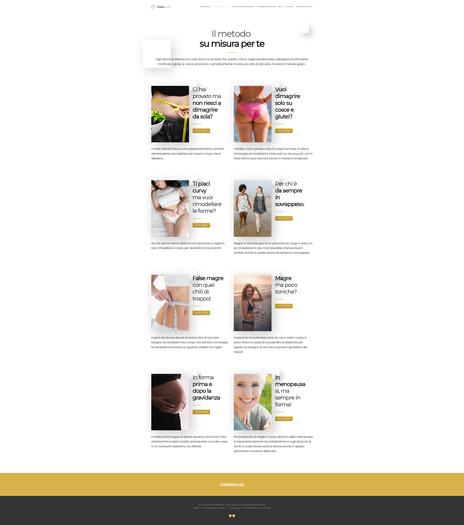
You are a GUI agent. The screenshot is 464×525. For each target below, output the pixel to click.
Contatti (290, 6)
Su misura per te (222, 6)
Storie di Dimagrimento (243, 6)
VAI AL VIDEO (201, 131)
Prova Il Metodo (304, 6)
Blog (281, 6)
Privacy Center (265, 508)
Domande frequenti (266, 6)
